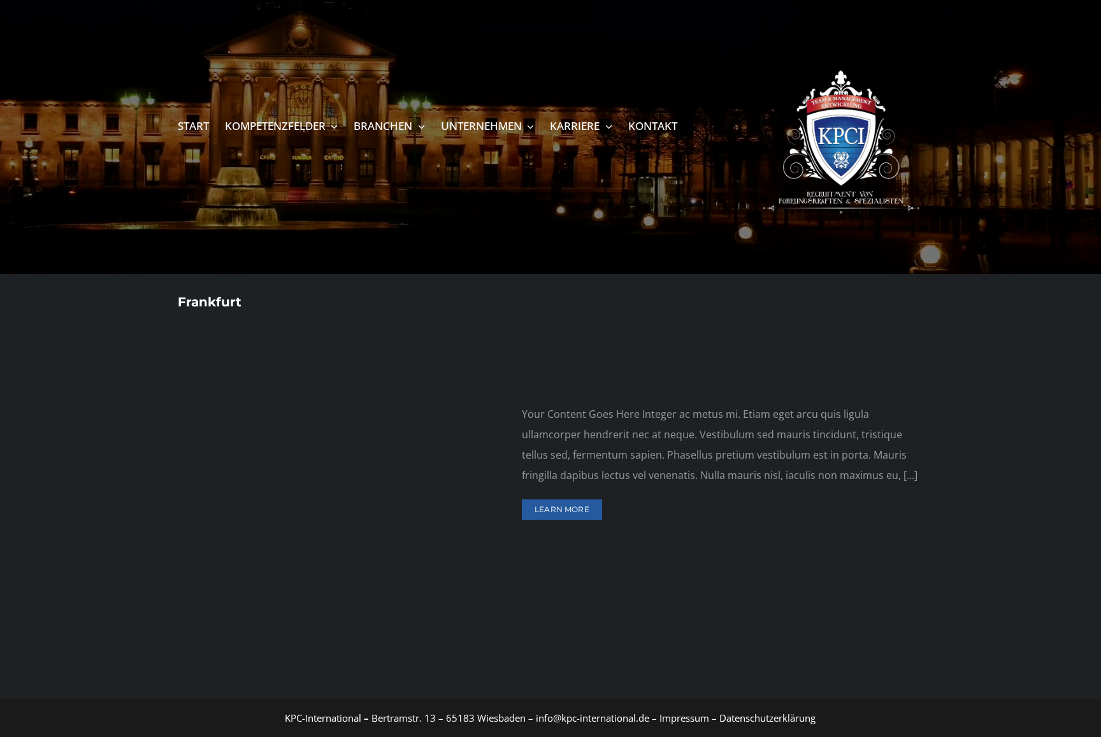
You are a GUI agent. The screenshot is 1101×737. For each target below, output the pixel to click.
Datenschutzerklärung (767, 718)
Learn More (562, 509)
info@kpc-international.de (592, 718)
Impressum (683, 718)
